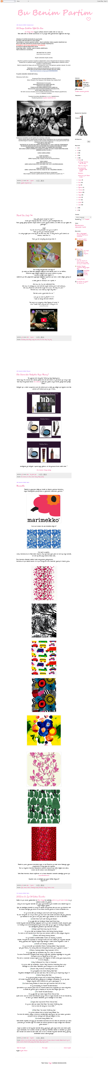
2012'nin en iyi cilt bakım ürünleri (28, 1040)
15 (77, 150)
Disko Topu (80, 249)
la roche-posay (30, 1042)
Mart (79, 200)
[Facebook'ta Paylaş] (42, 181)
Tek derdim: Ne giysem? (82, 282)
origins (43, 1042)
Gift (27, 339)
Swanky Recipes (81, 279)
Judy (33, 339)
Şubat (80, 202)
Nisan (79, 197)
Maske (38, 1042)
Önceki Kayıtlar (67, 1048)
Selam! (85, 240)
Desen (25, 887)
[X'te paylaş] (40, 181)
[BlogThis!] (38, 181)
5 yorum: (32, 885)
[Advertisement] (43, 200)
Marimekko (20, 486)
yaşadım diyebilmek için (49, 98)
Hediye (29, 339)
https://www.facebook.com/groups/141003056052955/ (44, 71)
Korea (38, 339)
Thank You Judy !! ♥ (24, 215)
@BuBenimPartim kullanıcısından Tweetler (80, 226)
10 (77, 210)
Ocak (79, 205)
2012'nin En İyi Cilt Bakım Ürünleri (30, 896)
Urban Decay (34, 477)
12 (77, 158)
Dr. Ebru (29, 477)
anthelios (40, 1040)
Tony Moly (49, 339)
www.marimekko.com (43, 875)
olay (40, 1042)
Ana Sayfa (44, 1048)
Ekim (79, 182)
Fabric (28, 887)
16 (77, 148)
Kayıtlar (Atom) (23, 1051)
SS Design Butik (29, 32)
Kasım (80, 180)
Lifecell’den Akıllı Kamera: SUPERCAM (82, 235)
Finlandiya (33, 887)
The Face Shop (43, 339)
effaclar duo (62, 1040)
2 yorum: (32, 180)
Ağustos (80, 187)
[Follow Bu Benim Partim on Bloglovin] (81, 135)
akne (37, 1040)
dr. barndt (57, 1040)
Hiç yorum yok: (33, 474)
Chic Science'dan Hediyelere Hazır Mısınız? (32, 374)
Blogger (50, 1063)
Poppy (45, 887)
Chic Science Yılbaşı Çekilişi (44, 470)
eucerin (21, 1042)
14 (77, 153)
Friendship (23, 339)
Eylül (79, 185)
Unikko (52, 887)
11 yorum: (32, 1038)
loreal (35, 1042)
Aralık (79, 160)
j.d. (85, 80)
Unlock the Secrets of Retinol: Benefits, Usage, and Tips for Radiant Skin (83, 262)
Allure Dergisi (41, 900)
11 (77, 208)
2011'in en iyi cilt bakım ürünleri (60, 900)
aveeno (44, 1040)
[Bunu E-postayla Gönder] (37, 181)
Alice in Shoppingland (81, 233)
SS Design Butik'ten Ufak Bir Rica (29, 28)
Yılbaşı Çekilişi (41, 477)
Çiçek (22, 887)
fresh (25, 1042)
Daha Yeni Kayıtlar (21, 1048)
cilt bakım (49, 1040)
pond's (46, 1042)
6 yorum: (32, 337)
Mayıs (80, 195)
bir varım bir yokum (81, 239)
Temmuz (80, 190)
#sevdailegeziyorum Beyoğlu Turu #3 (86, 273)
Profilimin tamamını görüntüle (82, 91)
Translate (87, 219)
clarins (52, 1040)
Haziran (80, 192)
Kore (36, 339)
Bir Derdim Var (80, 283)
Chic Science (37, 382)
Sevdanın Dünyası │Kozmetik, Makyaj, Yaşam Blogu (83, 267)
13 (77, 155)
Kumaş (37, 887)
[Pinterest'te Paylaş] (43, 181)
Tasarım (49, 887)
